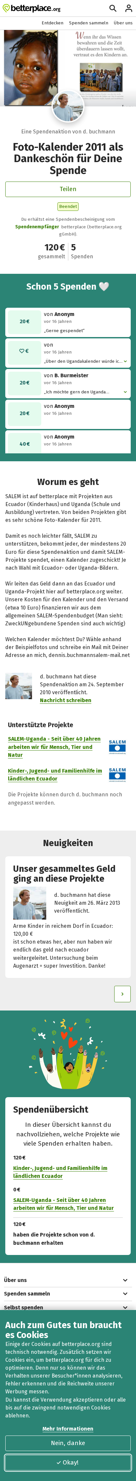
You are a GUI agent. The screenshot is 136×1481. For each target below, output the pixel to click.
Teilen (68, 189)
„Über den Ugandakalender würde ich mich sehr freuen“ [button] (82, 361)
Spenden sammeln (88, 23)
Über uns (123, 23)
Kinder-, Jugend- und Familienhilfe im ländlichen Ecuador (60, 1172)
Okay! (71, 1462)
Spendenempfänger (37, 227)
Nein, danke (68, 1443)
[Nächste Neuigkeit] (122, 994)
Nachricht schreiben (65, 700)
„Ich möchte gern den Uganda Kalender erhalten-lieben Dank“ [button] (77, 392)
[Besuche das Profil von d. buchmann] (68, 106)
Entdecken (52, 23)
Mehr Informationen (68, 1429)
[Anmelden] (129, 8)
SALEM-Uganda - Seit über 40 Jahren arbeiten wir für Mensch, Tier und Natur (54, 747)
